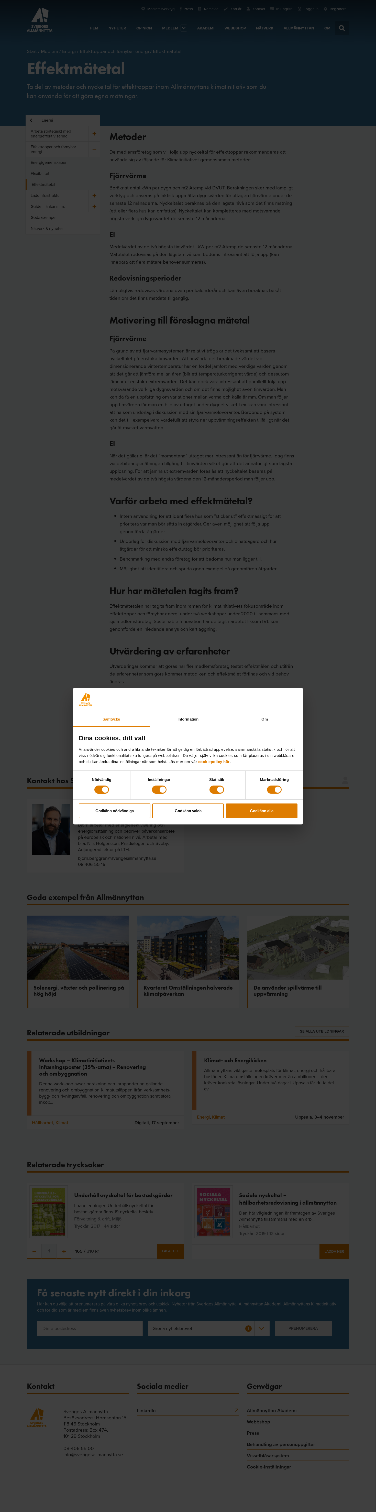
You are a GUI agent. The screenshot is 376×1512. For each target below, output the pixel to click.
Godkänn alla (261, 811)
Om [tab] (264, 719)
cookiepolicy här (214, 761)
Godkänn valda (188, 811)
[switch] (159, 790)
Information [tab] (188, 719)
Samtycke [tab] (111, 719)
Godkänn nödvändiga (114, 811)
